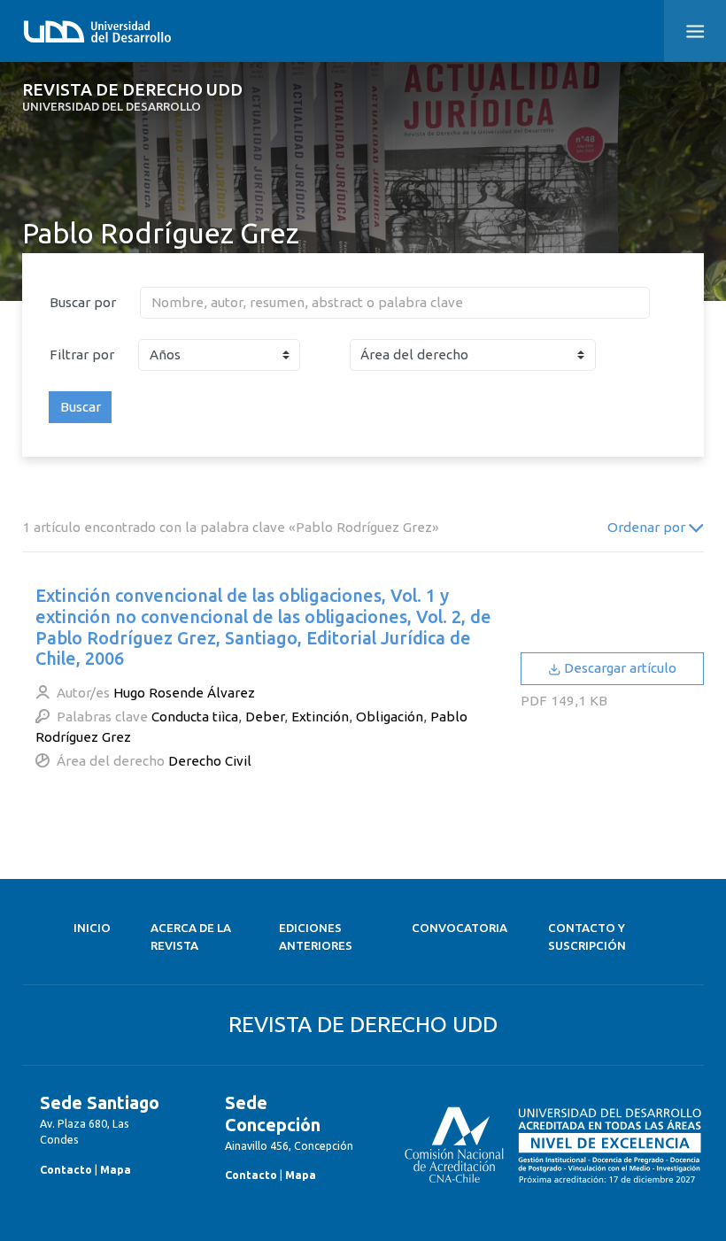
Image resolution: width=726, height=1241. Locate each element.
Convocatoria (459, 928)
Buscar (80, 406)
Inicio (92, 928)
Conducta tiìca (194, 716)
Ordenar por (648, 527)
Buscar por (83, 302)
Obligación (389, 716)
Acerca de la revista (191, 936)
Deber (264, 716)
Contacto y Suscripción (587, 936)
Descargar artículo (618, 667)
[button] (695, 31)
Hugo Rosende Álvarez (184, 692)
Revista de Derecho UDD (132, 97)
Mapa (115, 1169)
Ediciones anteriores (315, 936)
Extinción (320, 716)
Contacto (66, 1169)
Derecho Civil (209, 760)
